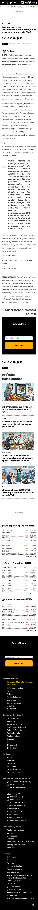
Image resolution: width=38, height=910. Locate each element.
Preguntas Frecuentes (16, 878)
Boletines (11, 847)
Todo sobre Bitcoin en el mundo (20, 842)
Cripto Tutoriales (14, 703)
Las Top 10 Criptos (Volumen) (19, 525)
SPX (3, 606)
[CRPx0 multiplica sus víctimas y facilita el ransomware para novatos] (18, 392)
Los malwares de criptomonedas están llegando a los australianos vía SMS (19, 30)
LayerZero (10, 604)
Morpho (9, 614)
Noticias (10, 691)
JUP (3, 572)
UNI (3, 575)
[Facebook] (8, 38)
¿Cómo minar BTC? (15, 889)
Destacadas (12, 836)
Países (10, 757)
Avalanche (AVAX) (16, 817)
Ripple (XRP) (14, 800)
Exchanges (11, 700)
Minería (10, 24)
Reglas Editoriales (14, 733)
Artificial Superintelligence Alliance (16, 622)
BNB (3, 550)
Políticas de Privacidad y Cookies (21, 898)
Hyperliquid (9, 548)
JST (3, 627)
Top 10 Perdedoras (17, 787)
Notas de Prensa (14, 697)
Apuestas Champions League (20, 683)
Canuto (12, 51)
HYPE (17, 7)
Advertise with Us (14, 724)
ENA (3, 545)
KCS (3, 617)
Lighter (9, 588)
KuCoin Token (11, 617)
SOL (3, 540)
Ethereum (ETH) (16, 797)
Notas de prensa (14, 769)
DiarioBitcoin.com (31, 556)
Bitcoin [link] (30, 77)
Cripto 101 (11, 884)
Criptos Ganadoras (14, 563)
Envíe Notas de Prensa (16, 727)
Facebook (13, 745)
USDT (3, 530)
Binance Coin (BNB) (17, 820)
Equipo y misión (13, 736)
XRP (3, 543)
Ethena (8, 545)
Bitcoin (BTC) (14, 794)
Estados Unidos (6, 452)
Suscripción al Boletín (16, 844)
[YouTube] (15, 38)
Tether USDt (9, 530)
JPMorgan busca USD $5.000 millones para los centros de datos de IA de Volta (18, 492)
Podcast (12, 709)
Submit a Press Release (17, 730)
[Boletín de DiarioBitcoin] (21, 38)
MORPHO (4, 614)
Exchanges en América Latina (19, 875)
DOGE (34, 7)
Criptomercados (16, 688)
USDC (3, 535)
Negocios (11, 763)
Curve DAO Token (12, 619)
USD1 (3, 553)
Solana (8, 540)
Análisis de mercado (15, 830)
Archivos (10, 863)
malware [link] (24, 176)
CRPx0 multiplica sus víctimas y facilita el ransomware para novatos (17, 409)
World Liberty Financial (13, 578)
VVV (3, 612)
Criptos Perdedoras (14, 599)
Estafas (4, 24)
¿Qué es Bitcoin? (14, 886)
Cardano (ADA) (15, 811)
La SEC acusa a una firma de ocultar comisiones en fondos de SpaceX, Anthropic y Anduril (17, 458)
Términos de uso (14, 895)
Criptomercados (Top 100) (20, 782)
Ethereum (8, 538)
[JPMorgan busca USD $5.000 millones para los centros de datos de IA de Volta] (18, 475)
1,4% (9, 7)
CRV (3, 619)
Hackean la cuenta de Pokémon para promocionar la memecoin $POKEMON (17, 424)
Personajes (11, 839)
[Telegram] (18, 38)
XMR (3, 585)
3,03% (25, 7)
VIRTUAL (4, 609)
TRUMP (4, 567)
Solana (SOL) (14, 808)
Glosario (10, 706)
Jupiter (9, 572)
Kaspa (9, 583)
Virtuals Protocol (11, 609)
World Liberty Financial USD (12, 553)
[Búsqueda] (8, 2)
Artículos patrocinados (16, 772)
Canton (9, 624)
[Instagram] (11, 38)
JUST (9, 627)
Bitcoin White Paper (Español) (19, 892)
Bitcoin (4, 487)
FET (3, 622)
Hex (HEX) (13, 814)
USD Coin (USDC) (16, 802)
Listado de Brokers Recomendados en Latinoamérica (15, 869)
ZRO (3, 604)
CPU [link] (21, 132)
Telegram (13, 748)
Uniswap (9, 575)
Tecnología (11, 766)
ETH (3, 538)
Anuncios (11, 721)
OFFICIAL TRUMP (12, 567)
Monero (9, 585)
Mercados (11, 760)
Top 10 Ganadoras (16, 785)
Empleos (10, 739)
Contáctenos (12, 718)
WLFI (3, 578)
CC (3, 624)
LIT (3, 588)
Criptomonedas (6, 404)
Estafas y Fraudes (14, 881)
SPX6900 (10, 606)
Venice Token (11, 612)
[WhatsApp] (5, 38)
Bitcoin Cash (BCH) (17, 805)
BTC (3, 532)
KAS (3, 583)
